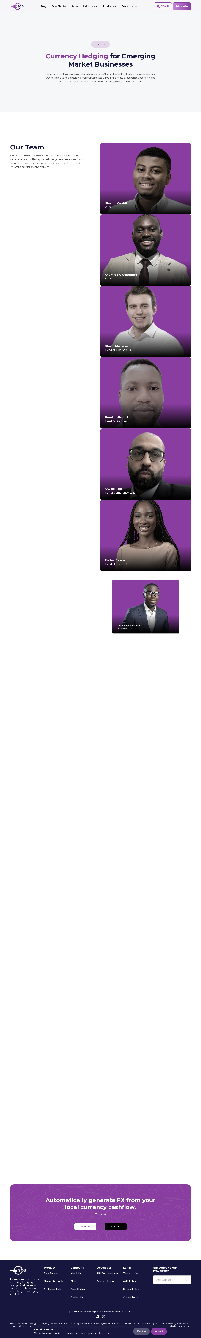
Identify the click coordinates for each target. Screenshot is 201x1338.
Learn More (105, 1333)
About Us (75, 1273)
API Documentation (108, 1273)
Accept (159, 1331)
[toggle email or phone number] (187, 1280)
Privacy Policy (131, 1289)
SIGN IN (165, 6)
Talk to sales (182, 6)
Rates (74, 6)
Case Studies (59, 6)
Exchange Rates (53, 1289)
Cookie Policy (131, 1297)
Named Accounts (53, 1281)
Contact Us (76, 1297)
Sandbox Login (105, 1281)
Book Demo (115, 1226)
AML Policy (129, 1281)
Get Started (85, 1226)
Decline (141, 1331)
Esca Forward (51, 1273)
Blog (43, 6)
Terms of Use (130, 1273)
